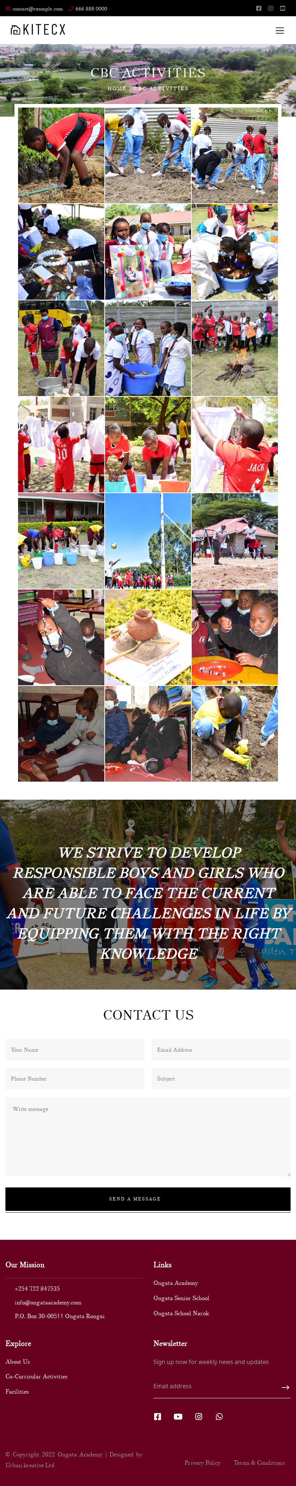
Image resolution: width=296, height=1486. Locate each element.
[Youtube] (178, 1417)
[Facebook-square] (157, 1417)
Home (117, 89)
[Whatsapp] (219, 1417)
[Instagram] (199, 1417)
